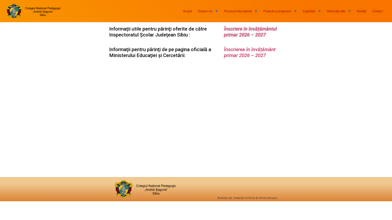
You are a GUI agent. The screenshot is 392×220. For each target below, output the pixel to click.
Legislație (309, 11)
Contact (377, 11)
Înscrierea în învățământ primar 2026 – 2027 (250, 52)
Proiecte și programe (277, 11)
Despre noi (205, 11)
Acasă (187, 11)
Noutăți (361, 11)
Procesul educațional (238, 11)
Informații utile (336, 11)
